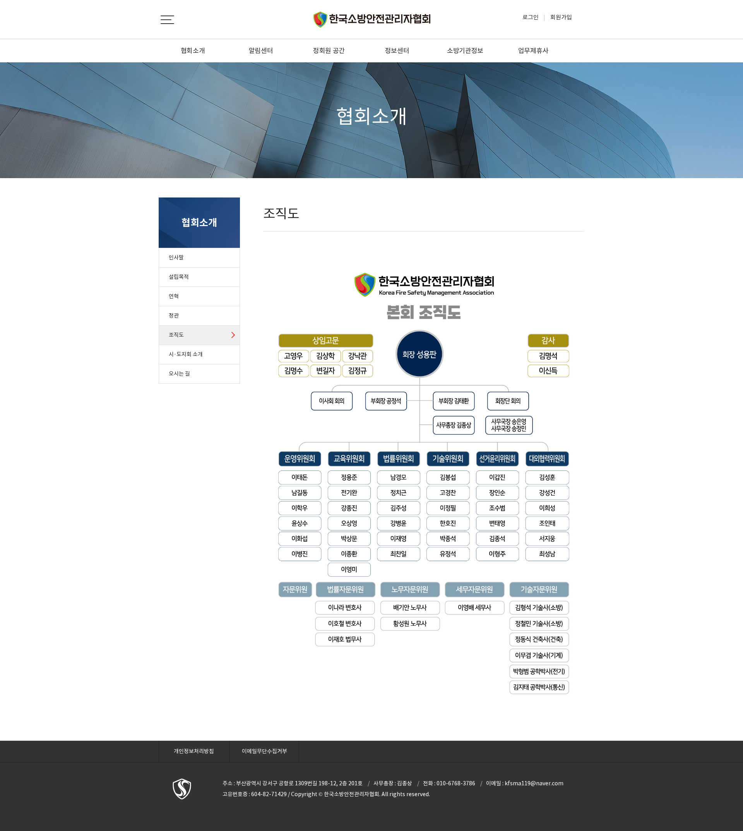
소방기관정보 (465, 50)
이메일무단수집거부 (264, 751)
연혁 (174, 296)
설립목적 (179, 276)
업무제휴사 (533, 50)
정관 (174, 315)
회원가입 (561, 17)
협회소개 (193, 50)
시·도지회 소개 (186, 354)
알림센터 (261, 50)
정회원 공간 (329, 50)
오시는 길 (179, 373)
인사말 (176, 257)
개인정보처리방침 (194, 751)
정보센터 (397, 50)
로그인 (530, 17)
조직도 (176, 334)
